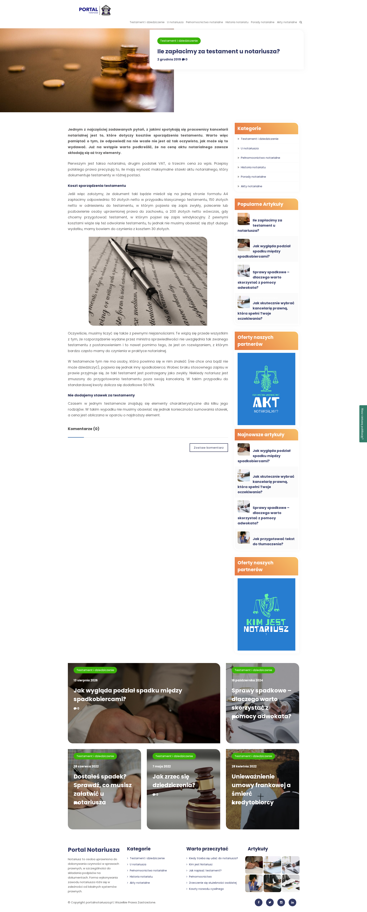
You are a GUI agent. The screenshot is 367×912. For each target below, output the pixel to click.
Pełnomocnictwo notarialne (204, 22)
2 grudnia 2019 (169, 59)
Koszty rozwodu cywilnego (206, 889)
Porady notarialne (262, 22)
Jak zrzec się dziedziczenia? (174, 780)
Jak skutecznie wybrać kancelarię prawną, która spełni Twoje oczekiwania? (266, 311)
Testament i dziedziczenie (147, 22)
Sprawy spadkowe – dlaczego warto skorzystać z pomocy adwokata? (263, 280)
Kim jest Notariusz (200, 864)
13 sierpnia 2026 (86, 680)
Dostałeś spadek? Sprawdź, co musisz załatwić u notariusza (103, 789)
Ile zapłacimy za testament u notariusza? (218, 51)
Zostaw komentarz (209, 448)
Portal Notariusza (94, 850)
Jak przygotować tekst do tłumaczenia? (274, 541)
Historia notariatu (237, 22)
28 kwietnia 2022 (244, 766)
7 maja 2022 (162, 766)
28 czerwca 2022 (86, 766)
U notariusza (175, 22)
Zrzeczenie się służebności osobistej (212, 883)
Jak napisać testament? (205, 870)
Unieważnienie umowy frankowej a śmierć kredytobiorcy (261, 789)
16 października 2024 (247, 680)
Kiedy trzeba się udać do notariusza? (213, 858)
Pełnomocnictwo (200, 877)
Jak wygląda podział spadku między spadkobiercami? (264, 251)
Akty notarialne (287, 22)
